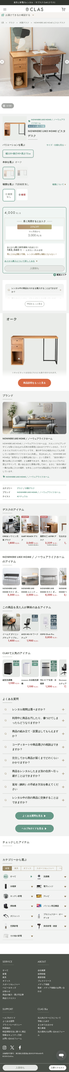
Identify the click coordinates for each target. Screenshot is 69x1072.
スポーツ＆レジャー (45, 868)
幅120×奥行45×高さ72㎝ (18, 153)
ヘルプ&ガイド (9, 1018)
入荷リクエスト (57, 1068)
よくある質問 (8, 1021)
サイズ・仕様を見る (55, 145)
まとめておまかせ (45, 1025)
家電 (7, 868)
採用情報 (41, 974)
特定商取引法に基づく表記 (14, 1032)
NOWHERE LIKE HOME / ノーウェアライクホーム (38, 492)
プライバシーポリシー (12, 1025)
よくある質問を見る (32, 815)
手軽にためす (43, 1021)
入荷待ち (34, 268)
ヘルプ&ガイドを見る (32, 828)
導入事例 (41, 1028)
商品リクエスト (9, 998)
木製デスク (24, 23)
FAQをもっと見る (34, 304)
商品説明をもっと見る (34, 383)
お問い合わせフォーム (12, 1038)
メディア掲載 (43, 984)
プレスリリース (44, 981)
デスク (12, 23)
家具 (2, 23)
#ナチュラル (22, 496)
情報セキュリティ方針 (12, 1035)
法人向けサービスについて (49, 1018)
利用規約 (6, 1028)
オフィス (27, 868)
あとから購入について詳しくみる (19, 261)
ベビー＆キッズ (9, 988)
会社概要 (41, 970)
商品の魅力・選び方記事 (13, 995)
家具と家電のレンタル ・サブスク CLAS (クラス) (34, 2)
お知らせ (6, 991)
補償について (58, 184)
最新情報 (41, 977)
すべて (5, 970)
